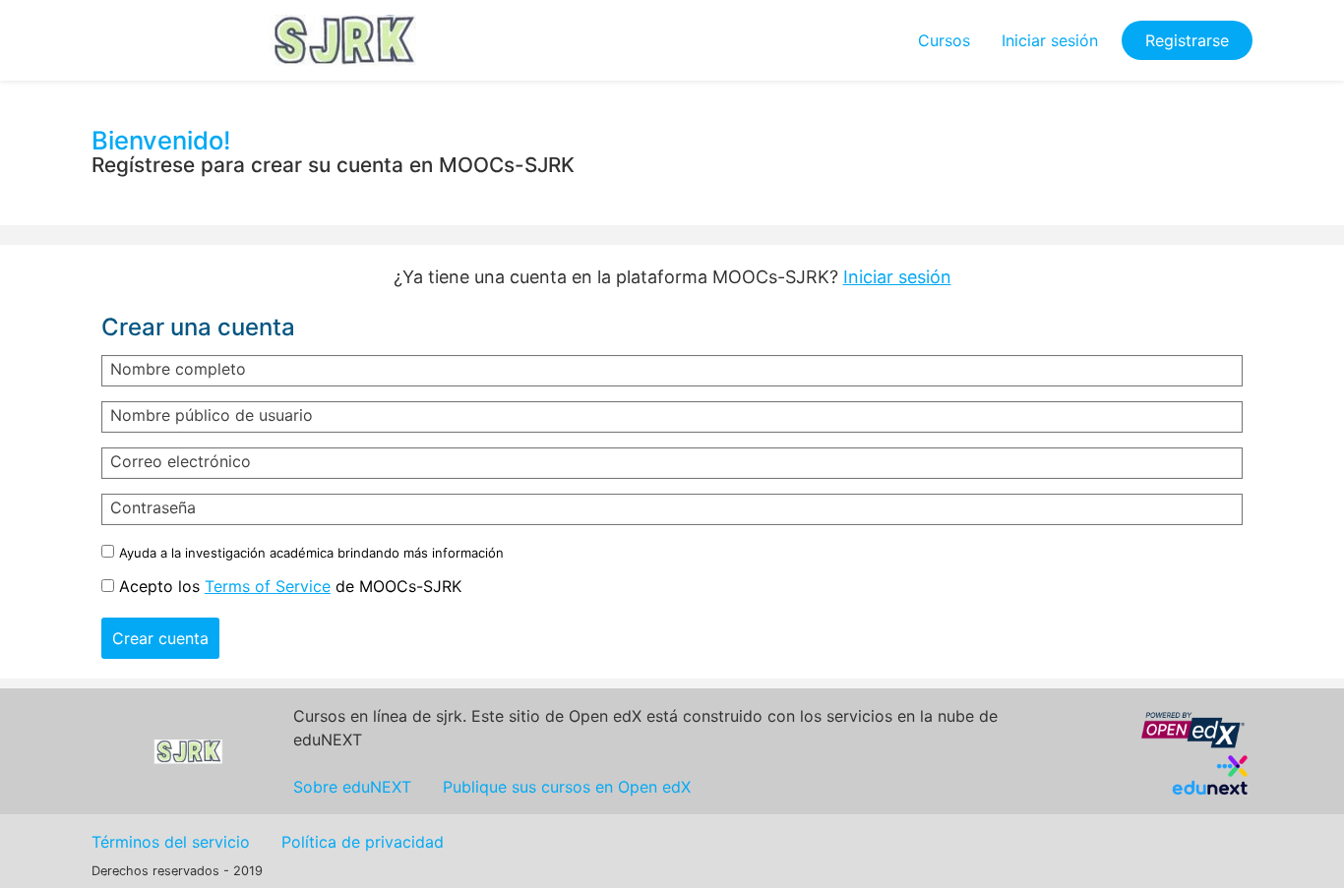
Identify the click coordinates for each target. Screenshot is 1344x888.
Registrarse (1187, 40)
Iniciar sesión (1050, 40)
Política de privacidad (362, 842)
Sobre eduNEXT (352, 787)
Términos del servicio (171, 842)
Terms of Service (268, 586)
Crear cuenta (160, 638)
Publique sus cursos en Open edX (567, 787)
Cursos (944, 40)
